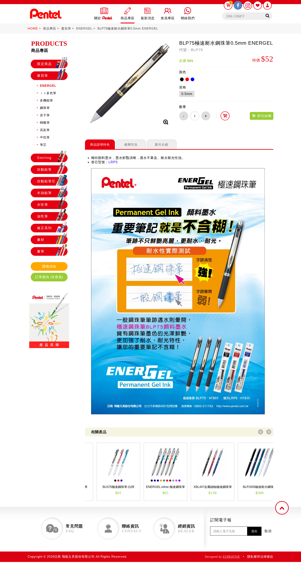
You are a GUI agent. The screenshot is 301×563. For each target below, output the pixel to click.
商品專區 (49, 28)
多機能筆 (46, 100)
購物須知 (49, 266)
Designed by (222, 556)
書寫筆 (66, 28)
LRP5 (113, 162)
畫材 (40, 239)
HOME (33, 28)
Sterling (44, 158)
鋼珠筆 (45, 108)
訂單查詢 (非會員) (49, 277)
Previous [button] (260, 431)
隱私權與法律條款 (260, 556)
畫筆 (40, 251)
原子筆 (45, 115)
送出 (254, 531)
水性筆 (42, 204)
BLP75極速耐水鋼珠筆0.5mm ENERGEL (127, 28)
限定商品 (44, 64)
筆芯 (43, 144)
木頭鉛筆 (44, 193)
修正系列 (44, 228)
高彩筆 (45, 130)
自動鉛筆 (44, 169)
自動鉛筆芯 (46, 181)
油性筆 (42, 216)
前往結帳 (264, 116)
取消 (268, 531)
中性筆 (45, 137)
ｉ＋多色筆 (48, 93)
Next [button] (268, 431)
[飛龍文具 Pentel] (45, 21)
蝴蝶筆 (45, 122)
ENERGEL (84, 28)
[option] (108, 472)
